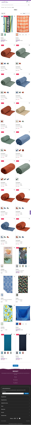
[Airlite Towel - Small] (8, 168)
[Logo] (4, 2)
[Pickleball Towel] (8, 24)
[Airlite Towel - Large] (23, 168)
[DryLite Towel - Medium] (8, 139)
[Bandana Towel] (23, 313)
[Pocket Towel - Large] (23, 197)
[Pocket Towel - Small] (8, 226)
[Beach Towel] (8, 313)
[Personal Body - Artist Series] (23, 255)
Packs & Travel (9, 7)
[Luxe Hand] (23, 342)
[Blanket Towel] (23, 24)
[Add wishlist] (14, 16)
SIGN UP (26, 393)
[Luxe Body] (8, 342)
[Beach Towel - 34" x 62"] (23, 284)
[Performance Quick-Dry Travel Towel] (8, 284)
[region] (15, 418)
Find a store (16, 379)
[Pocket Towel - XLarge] (23, 226)
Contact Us (16, 382)
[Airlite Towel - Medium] (23, 139)
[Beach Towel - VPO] (8, 255)
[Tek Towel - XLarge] (23, 82)
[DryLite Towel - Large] (23, 110)
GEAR (5, 7)
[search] (29, 5)
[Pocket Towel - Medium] (8, 197)
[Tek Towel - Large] (8, 53)
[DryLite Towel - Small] (8, 110)
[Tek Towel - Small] (23, 53)
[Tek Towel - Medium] (8, 82)
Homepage (2, 7)
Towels (13, 7)
